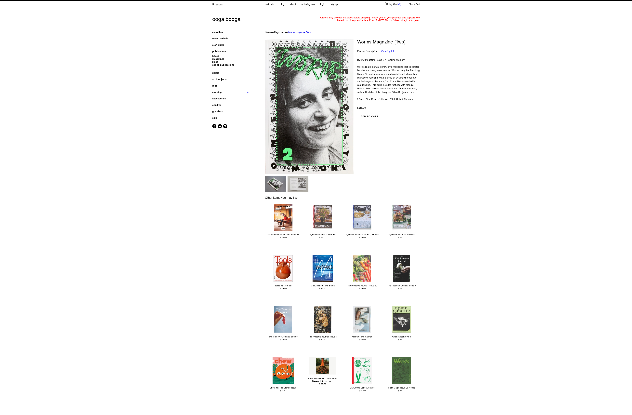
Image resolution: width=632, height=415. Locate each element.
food (215, 85)
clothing (230, 92)
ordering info (308, 4)
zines (215, 61)
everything (218, 32)
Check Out (414, 4)
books (215, 55)
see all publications (223, 64)
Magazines (279, 32)
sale (214, 117)
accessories (219, 98)
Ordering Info (388, 51)
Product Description (367, 51)
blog (282, 4)
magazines (218, 58)
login (322, 4)
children (217, 105)
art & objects (219, 79)
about (293, 4)
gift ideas (217, 111)
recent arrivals (220, 38)
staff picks (218, 44)
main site (269, 4)
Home (268, 32)
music (230, 72)
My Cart (395, 4)
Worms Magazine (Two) (299, 32)
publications (230, 51)
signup (334, 4)
